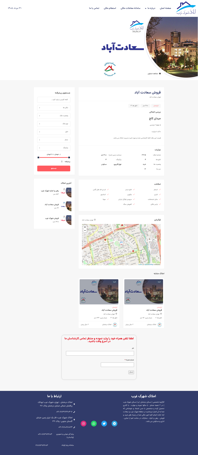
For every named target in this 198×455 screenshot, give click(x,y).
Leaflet (140, 264)
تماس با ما (94, 8)
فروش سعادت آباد (154, 310)
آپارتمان (156, 106)
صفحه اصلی (165, 8)
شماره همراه (129, 360)
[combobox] (53, 108)
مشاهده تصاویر (153, 73)
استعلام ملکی (110, 8)
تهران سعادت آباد (155, 97)
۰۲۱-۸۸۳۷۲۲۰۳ (45, 434)
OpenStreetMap (148, 264)
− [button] (85, 230)
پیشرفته (67, 161)
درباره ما (151, 8)
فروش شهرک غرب (52, 218)
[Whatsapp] (94, 423)
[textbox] (53, 108)
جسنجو (53, 168)
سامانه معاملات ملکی (130, 8)
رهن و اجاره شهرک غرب (50, 190)
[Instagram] (83, 423)
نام (133, 348)
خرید (144, 164)
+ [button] (85, 227)
